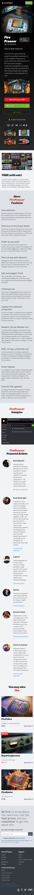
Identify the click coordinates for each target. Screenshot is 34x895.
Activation (21, 862)
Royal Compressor (10, 755)
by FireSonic (10, 44)
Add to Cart (17, 106)
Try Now (18, 112)
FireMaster (7, 792)
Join (30, 834)
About (20, 855)
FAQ (19, 864)
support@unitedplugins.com (10, 886)
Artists (3, 859)
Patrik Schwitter (20, 645)
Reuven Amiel (19, 612)
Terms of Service (11, 842)
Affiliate (3, 864)
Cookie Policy (5, 878)
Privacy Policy (5, 875)
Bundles (3, 857)
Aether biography (18, 606)
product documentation (18, 119)
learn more (27, 726)
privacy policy (20, 838)
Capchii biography (18, 583)
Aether (16, 590)
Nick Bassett (18, 460)
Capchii (16, 557)
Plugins (3, 855)
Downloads (4, 862)
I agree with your (14, 838)
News (20, 857)
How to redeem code (25, 859)
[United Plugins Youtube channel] (18, 889)
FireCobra (6, 719)
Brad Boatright (19, 498)
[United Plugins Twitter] (25, 889)
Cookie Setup (5, 880)
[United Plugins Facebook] (22, 889)
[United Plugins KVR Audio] (30, 889)
